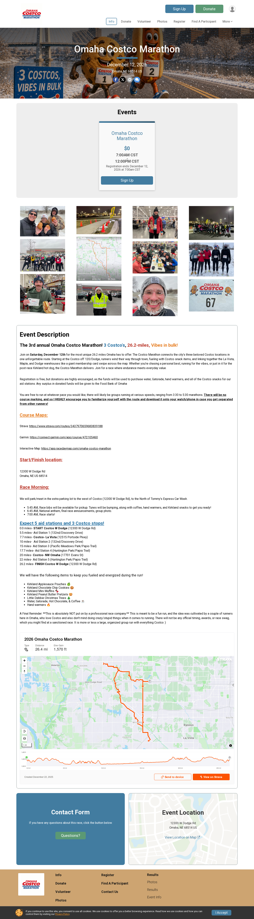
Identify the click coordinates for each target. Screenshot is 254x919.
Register (179, 21)
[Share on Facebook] (116, 80)
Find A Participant (204, 21)
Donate (209, 9)
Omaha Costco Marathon (127, 49)
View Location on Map (181, 837)
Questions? (70, 835)
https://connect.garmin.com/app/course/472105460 (64, 437)
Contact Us (109, 892)
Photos (162, 21)
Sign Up (179, 9)
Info (111, 21)
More (226, 21)
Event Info (154, 897)
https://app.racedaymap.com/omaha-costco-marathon (76, 448)
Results (152, 890)
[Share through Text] (137, 80)
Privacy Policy (62, 914)
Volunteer (144, 21)
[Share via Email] (130, 80)
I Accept (221, 913)
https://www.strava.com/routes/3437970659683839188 (66, 426)
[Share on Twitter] (123, 80)
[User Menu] (232, 8)
